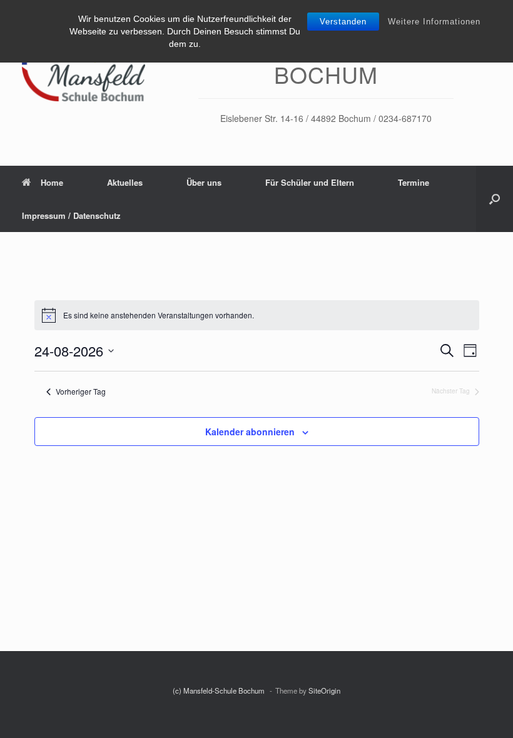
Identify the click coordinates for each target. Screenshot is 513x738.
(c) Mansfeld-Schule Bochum (220, 690)
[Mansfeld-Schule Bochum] (83, 64)
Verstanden (343, 21)
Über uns (203, 182)
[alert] (256, 315)
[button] (494, 199)
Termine (413, 182)
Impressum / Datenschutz (71, 215)
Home (52, 182)
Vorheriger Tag (81, 392)
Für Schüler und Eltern (309, 182)
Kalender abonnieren (250, 431)
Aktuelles (125, 182)
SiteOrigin (324, 690)
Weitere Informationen (434, 21)
